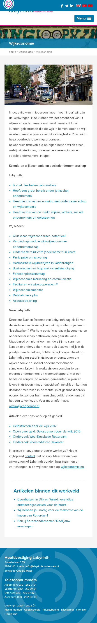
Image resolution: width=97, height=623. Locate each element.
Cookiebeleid (32, 609)
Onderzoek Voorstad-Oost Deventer (38, 442)
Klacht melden (13, 609)
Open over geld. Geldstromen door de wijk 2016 (46, 431)
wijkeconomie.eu (72, 466)
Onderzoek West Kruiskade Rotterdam (39, 436)
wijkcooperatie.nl (44, 284)
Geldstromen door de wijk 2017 (34, 426)
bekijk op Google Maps (18, 570)
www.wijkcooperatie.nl (24, 406)
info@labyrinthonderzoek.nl (42, 566)
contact (30, 456)
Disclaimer (67, 609)
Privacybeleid (51, 609)
